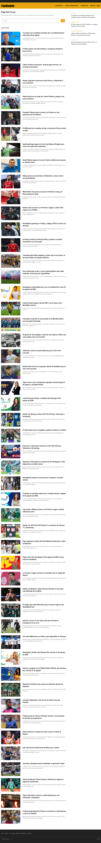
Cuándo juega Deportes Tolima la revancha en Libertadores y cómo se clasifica (44, 812)
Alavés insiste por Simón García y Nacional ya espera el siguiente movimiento (43, 780)
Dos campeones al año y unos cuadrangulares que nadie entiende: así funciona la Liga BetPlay (43, 272)
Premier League (75, 22)
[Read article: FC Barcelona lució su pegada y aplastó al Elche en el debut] (10, 436)
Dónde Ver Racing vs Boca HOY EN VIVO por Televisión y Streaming (44, 415)
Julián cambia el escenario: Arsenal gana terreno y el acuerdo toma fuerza (42, 65)
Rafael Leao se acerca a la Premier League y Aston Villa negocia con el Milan (43, 208)
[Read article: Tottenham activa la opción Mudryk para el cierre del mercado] (10, 356)
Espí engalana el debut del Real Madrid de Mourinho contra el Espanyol (44, 542)
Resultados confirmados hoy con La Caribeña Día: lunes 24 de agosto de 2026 (44, 288)
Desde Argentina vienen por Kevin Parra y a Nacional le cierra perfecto (43, 81)
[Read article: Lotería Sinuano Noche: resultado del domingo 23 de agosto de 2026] (10, 404)
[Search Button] (63, 20)
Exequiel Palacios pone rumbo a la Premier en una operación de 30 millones (41, 113)
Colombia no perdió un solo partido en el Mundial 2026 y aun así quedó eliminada (43, 320)
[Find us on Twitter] (99, 839)
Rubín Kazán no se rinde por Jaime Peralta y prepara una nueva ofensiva (43, 97)
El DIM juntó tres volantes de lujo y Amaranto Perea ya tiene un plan (44, 129)
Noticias (92, 5)
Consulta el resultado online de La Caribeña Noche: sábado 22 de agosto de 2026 (44, 494)
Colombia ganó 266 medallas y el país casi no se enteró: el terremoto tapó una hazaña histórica (44, 256)
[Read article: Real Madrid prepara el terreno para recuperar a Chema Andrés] (10, 483)
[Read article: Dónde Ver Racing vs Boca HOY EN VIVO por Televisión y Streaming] (10, 420)
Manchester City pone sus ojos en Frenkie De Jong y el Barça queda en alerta (42, 192)
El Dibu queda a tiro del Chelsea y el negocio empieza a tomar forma (43, 50)
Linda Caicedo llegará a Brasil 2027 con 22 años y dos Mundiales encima (42, 304)
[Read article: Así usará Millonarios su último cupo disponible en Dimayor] (10, 642)
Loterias (73, 13)
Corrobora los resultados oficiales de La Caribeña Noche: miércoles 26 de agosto (43, 34)
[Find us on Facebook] (97, 839)
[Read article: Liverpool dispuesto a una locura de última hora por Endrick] (10, 705)
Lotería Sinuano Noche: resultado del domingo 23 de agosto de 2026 (42, 399)
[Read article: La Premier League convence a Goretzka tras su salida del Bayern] (10, 578)
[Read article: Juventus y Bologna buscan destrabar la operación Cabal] (10, 769)
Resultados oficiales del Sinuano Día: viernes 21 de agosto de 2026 (44, 653)
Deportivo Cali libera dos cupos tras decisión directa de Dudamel (43, 685)
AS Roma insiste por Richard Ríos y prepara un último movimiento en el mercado (42, 240)
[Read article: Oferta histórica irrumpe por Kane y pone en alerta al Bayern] (10, 737)
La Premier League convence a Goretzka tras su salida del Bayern (44, 574)
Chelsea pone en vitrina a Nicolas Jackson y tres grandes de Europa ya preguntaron (43, 717)
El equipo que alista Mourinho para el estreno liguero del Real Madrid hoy (43, 605)
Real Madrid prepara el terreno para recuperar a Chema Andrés (43, 478)
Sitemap (29, 833)
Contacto (6, 833)
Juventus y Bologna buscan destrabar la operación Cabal (43, 763)
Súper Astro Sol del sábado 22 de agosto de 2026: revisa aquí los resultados (43, 558)
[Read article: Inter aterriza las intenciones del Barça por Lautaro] (10, 753)
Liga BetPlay (74, 39)
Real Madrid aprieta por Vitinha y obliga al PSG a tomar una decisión (44, 224)
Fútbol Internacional (71, 5)
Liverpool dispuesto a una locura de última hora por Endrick (41, 701)
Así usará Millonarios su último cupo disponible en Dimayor (44, 636)
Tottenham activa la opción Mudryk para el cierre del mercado (42, 351)
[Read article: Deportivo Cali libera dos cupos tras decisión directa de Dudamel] (10, 690)
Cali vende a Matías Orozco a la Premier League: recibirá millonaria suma (43, 510)
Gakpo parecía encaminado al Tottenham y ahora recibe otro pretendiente (43, 177)
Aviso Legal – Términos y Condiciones (18, 833)
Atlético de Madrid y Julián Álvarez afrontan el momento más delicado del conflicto (43, 590)
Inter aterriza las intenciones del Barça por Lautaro (41, 747)
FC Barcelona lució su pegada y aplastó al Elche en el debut (44, 430)
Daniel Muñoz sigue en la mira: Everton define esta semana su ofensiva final (44, 161)
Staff (2, 833)
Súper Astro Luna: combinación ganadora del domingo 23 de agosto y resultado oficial (44, 383)
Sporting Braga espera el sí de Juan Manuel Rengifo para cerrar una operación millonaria (43, 145)
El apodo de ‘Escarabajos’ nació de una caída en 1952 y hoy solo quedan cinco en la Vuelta (44, 335)
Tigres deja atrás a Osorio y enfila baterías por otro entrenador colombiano (41, 796)
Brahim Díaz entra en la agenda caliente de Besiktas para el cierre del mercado (44, 367)
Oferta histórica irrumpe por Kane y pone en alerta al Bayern (42, 733)
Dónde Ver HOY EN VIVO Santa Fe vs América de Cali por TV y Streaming (44, 526)
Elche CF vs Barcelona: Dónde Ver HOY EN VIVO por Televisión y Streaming (42, 447)
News (98, 5)
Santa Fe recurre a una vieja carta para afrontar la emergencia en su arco (41, 621)
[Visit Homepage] (7, 5)
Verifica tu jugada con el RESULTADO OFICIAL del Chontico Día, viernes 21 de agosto (44, 669)
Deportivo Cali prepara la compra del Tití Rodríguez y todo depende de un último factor (44, 462)
